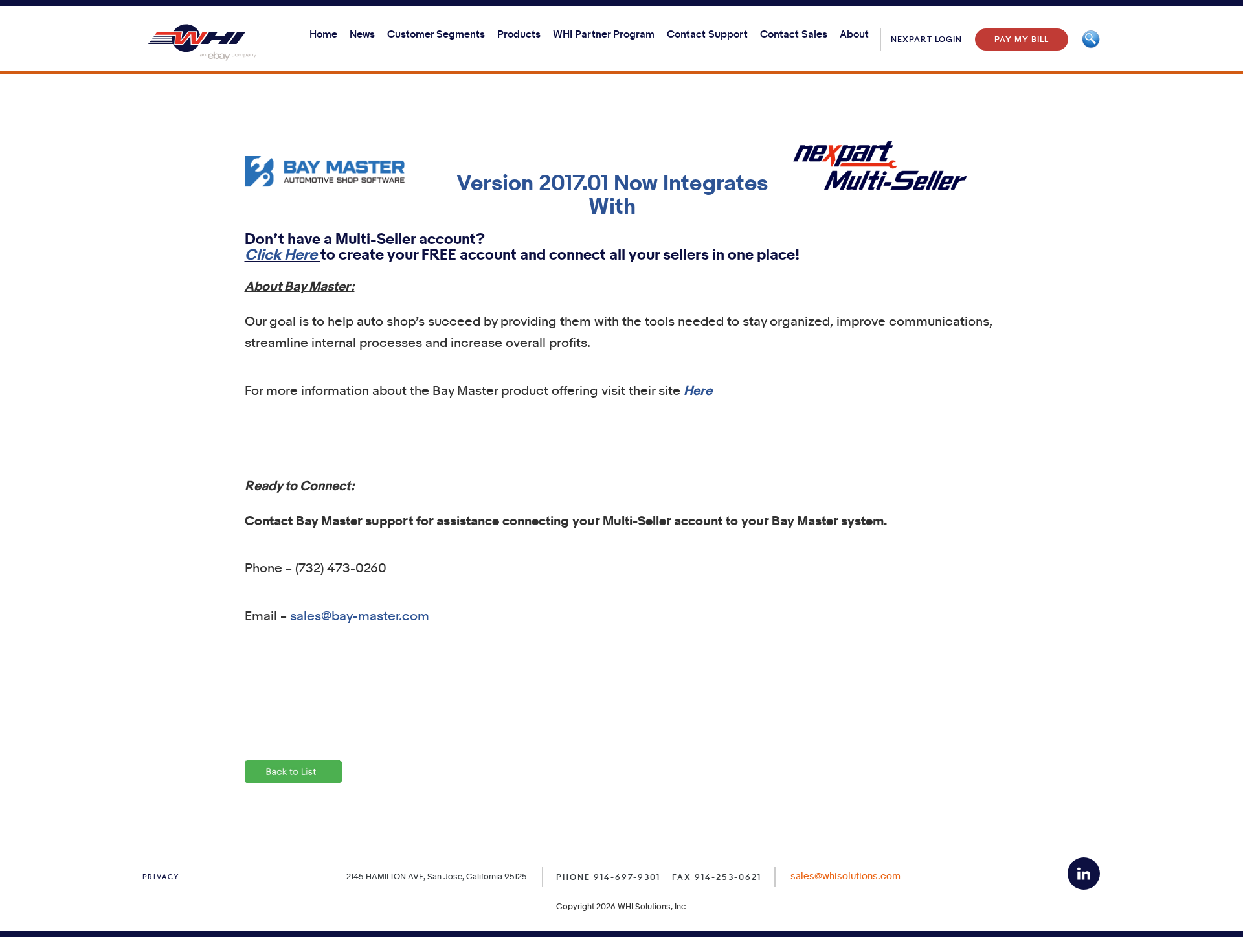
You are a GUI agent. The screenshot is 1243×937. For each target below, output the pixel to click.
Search (1091, 39)
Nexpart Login (926, 39)
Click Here (281, 256)
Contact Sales (793, 35)
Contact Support (707, 35)
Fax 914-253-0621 (716, 877)
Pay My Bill (1021, 39)
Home (323, 35)
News (362, 35)
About (854, 35)
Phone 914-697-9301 (608, 877)
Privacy (160, 877)
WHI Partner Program (604, 35)
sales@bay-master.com (359, 617)
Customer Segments (436, 35)
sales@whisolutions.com (845, 876)
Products (519, 35)
